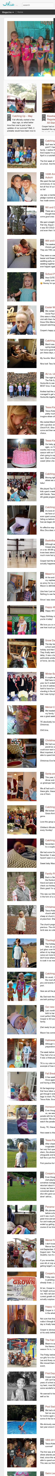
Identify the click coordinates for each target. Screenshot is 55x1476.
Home (20, 12)
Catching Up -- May (22, 116)
